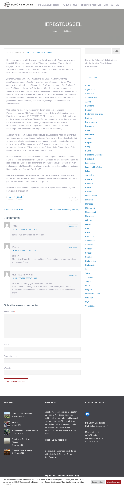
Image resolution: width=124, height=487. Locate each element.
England (89, 143)
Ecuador (89, 138)
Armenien (89, 94)
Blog (106, 5)
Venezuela (89, 306)
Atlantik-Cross (91, 98)
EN (117, 5)
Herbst (10, 197)
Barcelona (89, 106)
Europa (88, 147)
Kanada (88, 179)
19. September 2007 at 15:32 (24, 229)
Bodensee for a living (94, 114)
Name (7, 344)
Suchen (116, 51)
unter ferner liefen (42, 52)
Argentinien (90, 90)
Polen (87, 232)
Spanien (89, 257)
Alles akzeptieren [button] (113, 482)
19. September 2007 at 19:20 (24, 278)
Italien (87, 171)
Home (54, 31)
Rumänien (89, 236)
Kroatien (89, 192)
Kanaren (89, 183)
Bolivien (88, 118)
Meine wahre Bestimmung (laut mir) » (65, 210)
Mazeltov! (16, 422)
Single (20, 197)
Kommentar (9, 312)
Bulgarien (89, 126)
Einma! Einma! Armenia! (22, 450)
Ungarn (88, 290)
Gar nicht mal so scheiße (22, 414)
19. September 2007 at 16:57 (24, 251)
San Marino (90, 241)
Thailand (89, 277)
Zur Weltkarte (91, 77)
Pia (28, 52)
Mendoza (89, 204)
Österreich (89, 224)
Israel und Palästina (93, 167)
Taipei (87, 273)
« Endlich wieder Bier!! (13, 210)
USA (87, 302)
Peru (87, 228)
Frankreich (89, 159)
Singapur (89, 253)
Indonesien (90, 163)
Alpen (87, 85)
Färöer (88, 151)
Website (7, 368)
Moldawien (90, 208)
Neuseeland (90, 212)
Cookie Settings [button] (97, 482)
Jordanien (89, 175)
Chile (87, 130)
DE (111, 5)
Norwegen (89, 216)
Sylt (87, 269)
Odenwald (89, 220)
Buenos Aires (91, 122)
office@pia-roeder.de (91, 5)
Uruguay (89, 298)
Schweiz (89, 245)
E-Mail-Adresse (11, 356)
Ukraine (88, 285)
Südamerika (90, 261)
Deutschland (90, 134)
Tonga (88, 281)
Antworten (73, 226)
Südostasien (90, 265)
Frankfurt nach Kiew (93, 155)
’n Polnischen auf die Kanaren (25, 431)
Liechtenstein (91, 196)
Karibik (88, 187)
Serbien (88, 249)
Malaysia (89, 200)
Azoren (88, 102)
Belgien (88, 110)
